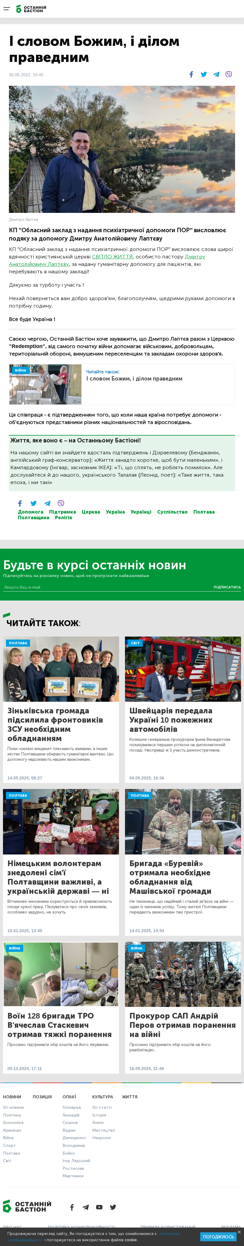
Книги (98, 1122)
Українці (141, 512)
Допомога (30, 512)
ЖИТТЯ (129, 1097)
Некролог (101, 1137)
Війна (14, 948)
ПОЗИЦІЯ (42, 1097)
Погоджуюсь (218, 1236)
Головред (71, 1107)
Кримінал (12, 1130)
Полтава (204, 512)
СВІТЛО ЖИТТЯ (112, 256)
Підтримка (62, 512)
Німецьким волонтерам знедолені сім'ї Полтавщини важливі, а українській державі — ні (58, 877)
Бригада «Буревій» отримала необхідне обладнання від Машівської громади (170, 877)
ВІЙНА (20, 370)
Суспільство (172, 512)
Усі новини (13, 1107)
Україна (115, 512)
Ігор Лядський (76, 1160)
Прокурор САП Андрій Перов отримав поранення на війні (182, 1025)
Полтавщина (33, 517)
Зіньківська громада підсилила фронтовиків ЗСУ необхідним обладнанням (55, 724)
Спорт (9, 1145)
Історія (99, 1115)
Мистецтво (103, 1130)
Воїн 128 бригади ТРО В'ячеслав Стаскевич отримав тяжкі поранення (59, 1025)
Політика (12, 1115)
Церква (91, 512)
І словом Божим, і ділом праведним (134, 378)
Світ (135, 643)
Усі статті (102, 1107)
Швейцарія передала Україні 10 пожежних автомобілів (170, 720)
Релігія (63, 517)
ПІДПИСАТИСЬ (227, 587)
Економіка (13, 1122)
